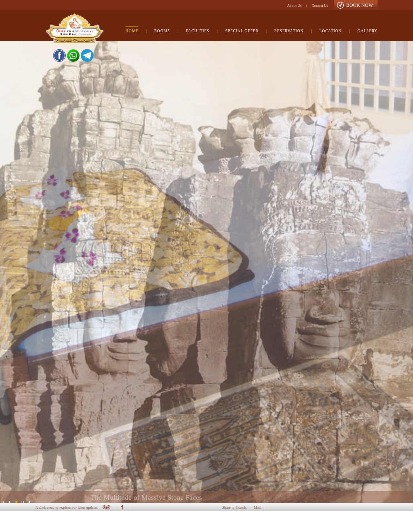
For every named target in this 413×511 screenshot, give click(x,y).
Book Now (359, 5)
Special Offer (241, 31)
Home (132, 31)
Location (330, 31)
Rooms (162, 31)
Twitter (106, 507)
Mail (257, 507)
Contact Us (320, 5)
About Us (294, 5)
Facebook (122, 507)
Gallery (368, 31)
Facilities (197, 31)
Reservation (289, 31)
